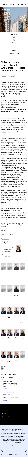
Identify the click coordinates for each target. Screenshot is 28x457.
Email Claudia (7, 256)
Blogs (14, 40)
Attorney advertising (6, 416)
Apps (14, 37)
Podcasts (14, 50)
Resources (14, 34)
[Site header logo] (11, 4)
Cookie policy (18, 442)
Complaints (4, 419)
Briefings (14, 42)
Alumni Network (5, 413)
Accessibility (4, 410)
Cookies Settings (14, 446)
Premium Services (14, 53)
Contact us (4, 422)
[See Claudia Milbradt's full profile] (4, 258)
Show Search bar (22, 4)
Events (14, 45)
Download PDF (7, 239)
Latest (11, 377)
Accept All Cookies (14, 454)
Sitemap (3, 407)
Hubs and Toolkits (14, 48)
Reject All (14, 450)
